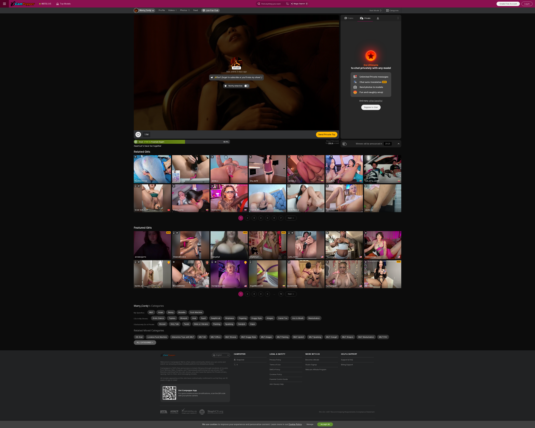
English (219, 355)
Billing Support (347, 365)
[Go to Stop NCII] (215, 412)
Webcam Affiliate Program (315, 370)
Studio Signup (311, 365)
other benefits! (375, 101)
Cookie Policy (295, 424)
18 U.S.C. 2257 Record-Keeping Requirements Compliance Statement (346, 412)
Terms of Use (275, 365)
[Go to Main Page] (23, 4)
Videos (172, 10)
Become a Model (312, 360)
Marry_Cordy (141, 305)
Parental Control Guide (279, 379)
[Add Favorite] (138, 134)
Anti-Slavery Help (277, 384)
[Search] (287, 4)
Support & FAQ (347, 360)
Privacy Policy (275, 360)
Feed (195, 10)
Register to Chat (371, 107)
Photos (185, 10)
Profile (162, 10)
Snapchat (240, 360)
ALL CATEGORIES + (145, 342)
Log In (527, 4)
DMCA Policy (275, 370)
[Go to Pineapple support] (202, 412)
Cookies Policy (276, 374)
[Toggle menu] (4, 4)
